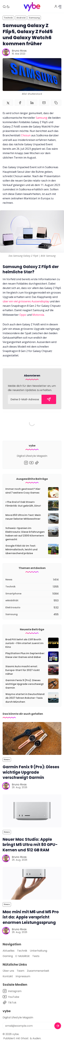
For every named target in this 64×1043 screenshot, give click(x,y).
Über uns (8, 971)
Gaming (8, 956)
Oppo (22, 315)
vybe (15, 1034)
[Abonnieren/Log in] (55, 6)
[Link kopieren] (56, 103)
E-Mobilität (22, 956)
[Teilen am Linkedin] (32, 103)
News (7, 759)
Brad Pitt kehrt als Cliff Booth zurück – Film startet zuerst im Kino (24, 643)
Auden (36, 1038)
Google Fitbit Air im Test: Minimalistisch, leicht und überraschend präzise (21, 549)
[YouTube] (31, 463)
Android (20, 17)
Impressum (23, 976)
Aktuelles (8, 951)
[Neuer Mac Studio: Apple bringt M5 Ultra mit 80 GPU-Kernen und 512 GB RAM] (32, 810)
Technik (8, 17)
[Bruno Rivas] (6, 52)
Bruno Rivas (19, 51)
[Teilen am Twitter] (8, 103)
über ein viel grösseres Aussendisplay (26, 301)
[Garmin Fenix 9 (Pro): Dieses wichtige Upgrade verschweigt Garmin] (32, 738)
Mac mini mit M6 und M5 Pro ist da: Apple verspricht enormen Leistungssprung (31, 917)
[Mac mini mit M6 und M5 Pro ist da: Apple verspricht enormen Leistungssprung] (32, 883)
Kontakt (8, 976)
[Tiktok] (37, 463)
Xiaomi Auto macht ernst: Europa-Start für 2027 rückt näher (22, 670)
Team (20, 971)
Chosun (26, 135)
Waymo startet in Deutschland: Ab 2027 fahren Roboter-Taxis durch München (25, 698)
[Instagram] (26, 463)
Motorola (38, 315)
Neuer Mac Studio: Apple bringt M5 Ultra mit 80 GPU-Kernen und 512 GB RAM (30, 845)
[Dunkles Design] (8, 6)
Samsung (34, 17)
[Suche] (4, 6)
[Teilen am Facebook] (20, 103)
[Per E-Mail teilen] (44, 103)
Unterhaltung (38, 951)
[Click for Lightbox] (32, 231)
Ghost (25, 1038)
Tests (35, 956)
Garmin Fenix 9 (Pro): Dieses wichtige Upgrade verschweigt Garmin (24, 684)
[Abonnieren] (49, 399)
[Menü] (59, 6)
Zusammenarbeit (38, 971)
